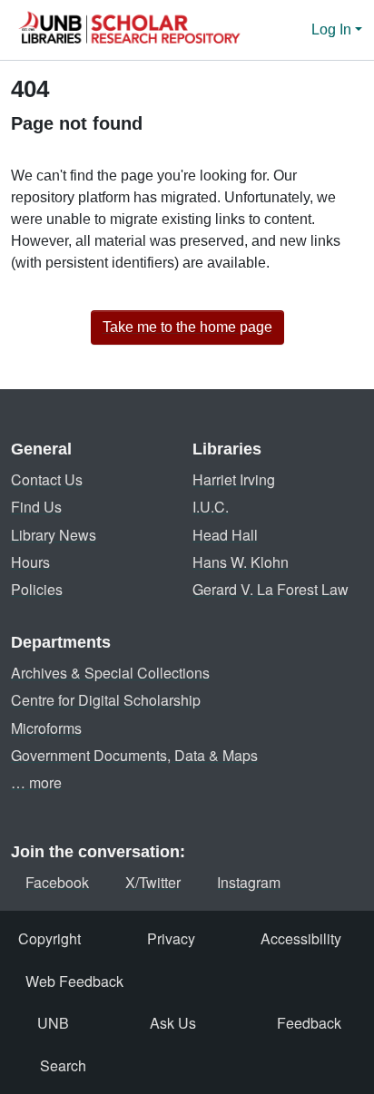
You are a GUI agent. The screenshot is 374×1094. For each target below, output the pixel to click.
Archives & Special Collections (110, 672)
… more (36, 782)
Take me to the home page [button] (187, 327)
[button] (129, 30)
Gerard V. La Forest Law (270, 589)
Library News (53, 534)
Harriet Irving (233, 479)
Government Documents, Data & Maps (134, 755)
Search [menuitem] (63, 1065)
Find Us (36, 506)
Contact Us (47, 479)
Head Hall (225, 534)
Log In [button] (333, 29)
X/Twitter (153, 882)
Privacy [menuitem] (171, 938)
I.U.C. (210, 506)
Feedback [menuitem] (309, 1022)
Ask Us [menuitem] (173, 1022)
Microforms (46, 728)
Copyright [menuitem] (49, 938)
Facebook (57, 882)
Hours (30, 562)
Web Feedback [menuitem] (74, 981)
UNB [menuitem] (53, 1022)
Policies (37, 589)
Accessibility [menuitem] (301, 938)
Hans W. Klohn (240, 562)
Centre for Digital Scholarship (106, 699)
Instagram (248, 882)
